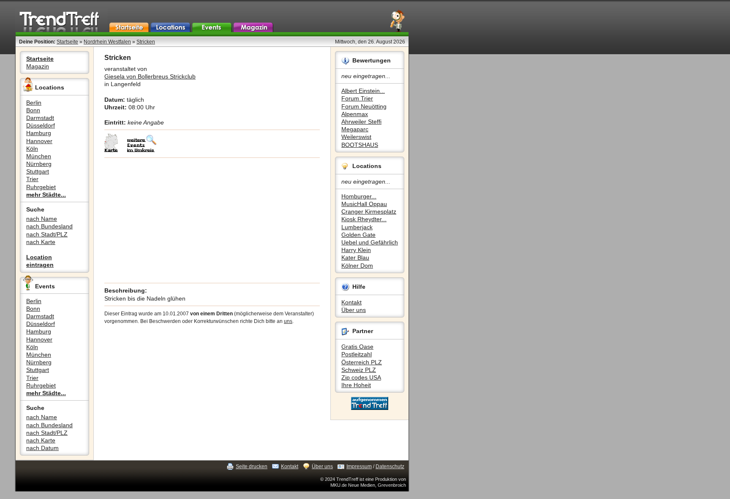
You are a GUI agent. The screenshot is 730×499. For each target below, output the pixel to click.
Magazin (37, 66)
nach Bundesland (49, 226)
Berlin (33, 102)
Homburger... (358, 196)
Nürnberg (39, 163)
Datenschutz (390, 466)
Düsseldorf (40, 125)
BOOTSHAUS (359, 144)
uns (288, 321)
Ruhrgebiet (41, 187)
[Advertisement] (212, 220)
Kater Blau (355, 257)
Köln (32, 148)
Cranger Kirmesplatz (368, 211)
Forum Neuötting (364, 106)
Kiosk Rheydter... (364, 219)
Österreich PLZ (361, 362)
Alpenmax (354, 114)
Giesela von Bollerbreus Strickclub (150, 76)
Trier (32, 179)
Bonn (33, 110)
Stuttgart (37, 171)
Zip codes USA (361, 377)
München (38, 156)
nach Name (41, 218)
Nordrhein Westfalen (107, 42)
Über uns (353, 309)
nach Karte (40, 242)
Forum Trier (357, 98)
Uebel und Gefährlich (369, 242)
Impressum (359, 466)
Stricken (145, 42)
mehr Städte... (46, 194)
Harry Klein (356, 250)
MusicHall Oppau (364, 204)
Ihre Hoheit (356, 385)
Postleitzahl (356, 354)
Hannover (39, 141)
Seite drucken (251, 466)
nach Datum (42, 448)
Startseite (67, 42)
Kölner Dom (357, 265)
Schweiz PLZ (358, 369)
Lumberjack (357, 227)
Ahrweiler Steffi (361, 121)
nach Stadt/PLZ (47, 234)
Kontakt (351, 302)
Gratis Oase (357, 346)
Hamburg (38, 133)
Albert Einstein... (363, 90)
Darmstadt (40, 117)
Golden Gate (358, 234)
